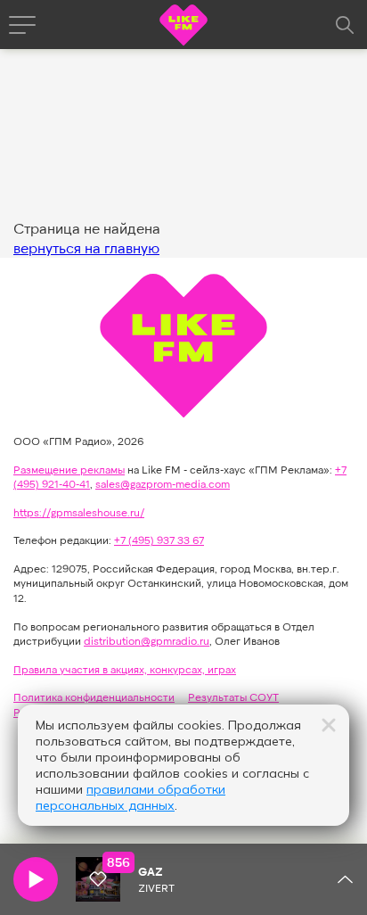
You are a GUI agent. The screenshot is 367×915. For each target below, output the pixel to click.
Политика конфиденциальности (94, 696)
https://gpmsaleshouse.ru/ (78, 512)
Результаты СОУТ (233, 696)
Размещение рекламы (69, 469)
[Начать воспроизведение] (35, 879)
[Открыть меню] (22, 25)
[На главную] (183, 27)
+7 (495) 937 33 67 (159, 539)
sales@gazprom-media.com (162, 483)
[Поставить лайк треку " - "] (98, 879)
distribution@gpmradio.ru (146, 640)
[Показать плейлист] (344, 879)
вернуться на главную (86, 247)
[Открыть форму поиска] (344, 25)
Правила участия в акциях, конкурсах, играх (124, 669)
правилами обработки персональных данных (130, 797)
